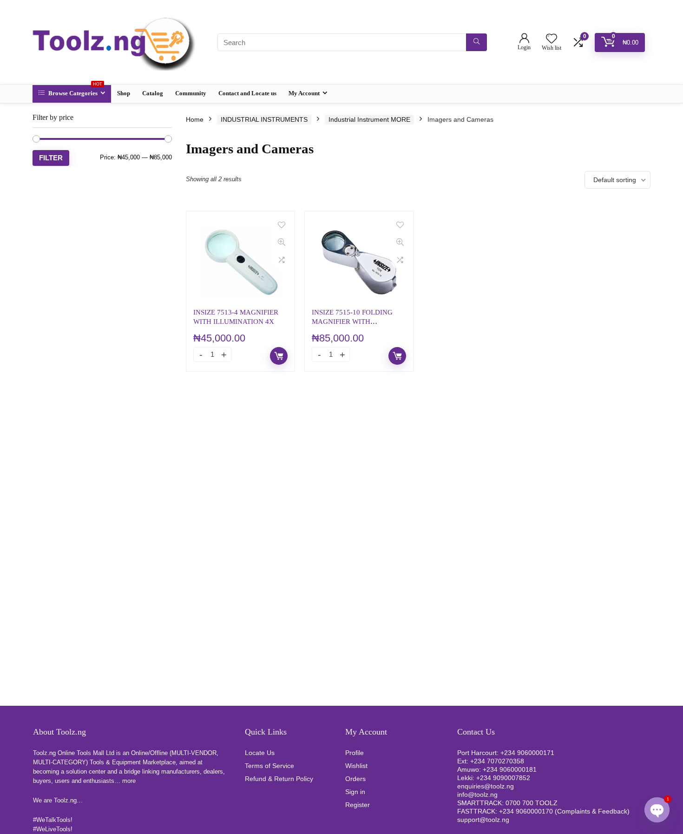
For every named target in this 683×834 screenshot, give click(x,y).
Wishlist (356, 765)
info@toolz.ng (477, 794)
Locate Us (260, 752)
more (129, 780)
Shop (123, 93)
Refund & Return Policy (279, 778)
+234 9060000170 (526, 811)
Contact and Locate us (247, 93)
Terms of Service (269, 765)
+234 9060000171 (527, 752)
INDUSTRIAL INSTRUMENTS (264, 119)
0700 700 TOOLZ (532, 803)
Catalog (152, 93)
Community (190, 93)
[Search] (476, 42)
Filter (51, 158)
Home (195, 119)
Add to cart (279, 356)
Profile (354, 752)
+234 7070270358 (497, 761)
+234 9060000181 (510, 769)
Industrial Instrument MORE (369, 119)
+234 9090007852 (503, 777)
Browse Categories (74, 91)
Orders (355, 778)
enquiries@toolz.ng (485, 786)
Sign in (355, 791)
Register (357, 804)
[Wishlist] (551, 39)
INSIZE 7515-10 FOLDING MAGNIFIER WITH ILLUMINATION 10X (352, 321)
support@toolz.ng (483, 819)
